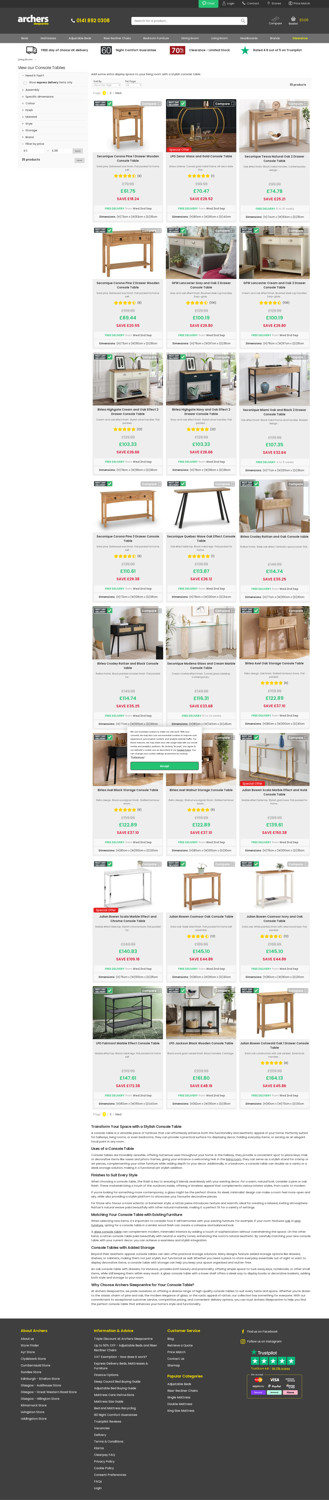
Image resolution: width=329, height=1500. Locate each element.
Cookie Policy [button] (184, 750)
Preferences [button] (137, 757)
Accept (164, 766)
